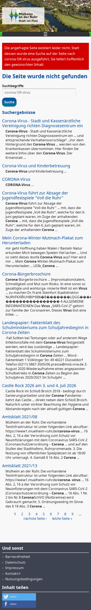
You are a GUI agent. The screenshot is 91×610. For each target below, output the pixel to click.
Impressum (14, 567)
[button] (19, 597)
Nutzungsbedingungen (24, 579)
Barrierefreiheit (17, 556)
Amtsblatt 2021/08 (19, 417)
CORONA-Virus (16, 179)
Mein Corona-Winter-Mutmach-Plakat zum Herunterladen (42, 240)
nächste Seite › (35, 518)
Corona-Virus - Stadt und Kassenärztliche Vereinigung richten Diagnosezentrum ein (42, 123)
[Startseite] (45, 15)
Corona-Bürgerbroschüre (26, 274)
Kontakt (11, 573)
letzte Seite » (62, 518)
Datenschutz (15, 562)
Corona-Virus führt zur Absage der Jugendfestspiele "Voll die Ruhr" (35, 195)
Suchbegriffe (12, 86)
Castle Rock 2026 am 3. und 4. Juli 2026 (39, 385)
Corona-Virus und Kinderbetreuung (36, 166)
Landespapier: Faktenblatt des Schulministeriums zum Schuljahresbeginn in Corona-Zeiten (45, 327)
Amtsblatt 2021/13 (19, 465)
